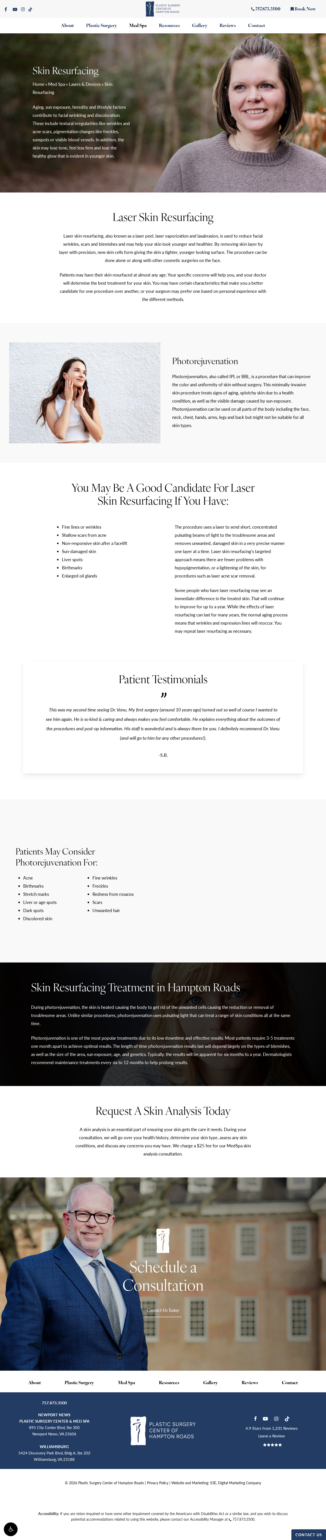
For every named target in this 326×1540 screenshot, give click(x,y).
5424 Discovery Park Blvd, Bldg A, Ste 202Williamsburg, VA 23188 (54, 1453)
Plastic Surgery (79, 1383)
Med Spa (56, 84)
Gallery (210, 1383)
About (34, 1383)
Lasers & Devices (85, 84)
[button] (11, 1529)
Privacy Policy (157, 1482)
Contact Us (308, 1534)
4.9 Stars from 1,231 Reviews (272, 1428)
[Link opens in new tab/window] (255, 1418)
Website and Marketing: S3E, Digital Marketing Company (216, 1482)
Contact (290, 1383)
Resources (169, 1383)
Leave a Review (271, 1436)
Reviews (250, 1383)
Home (38, 84)
